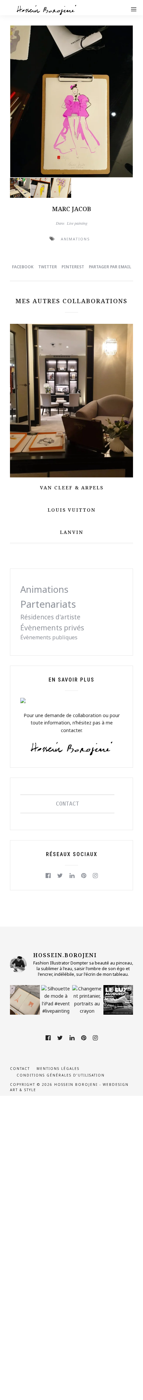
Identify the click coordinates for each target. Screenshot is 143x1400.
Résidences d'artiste (50, 617)
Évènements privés (52, 627)
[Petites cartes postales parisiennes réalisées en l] (25, 1000)
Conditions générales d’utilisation (61, 1075)
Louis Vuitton (72, 510)
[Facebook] (48, 876)
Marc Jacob (71, 209)
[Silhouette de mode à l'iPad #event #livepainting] (56, 1000)
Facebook (23, 267)
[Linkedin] (72, 876)
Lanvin (71, 532)
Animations (75, 238)
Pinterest (73, 267)
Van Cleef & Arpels (71, 487)
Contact (20, 1068)
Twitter (47, 267)
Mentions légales (58, 1068)
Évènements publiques (48, 637)
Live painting (77, 223)
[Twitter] (60, 876)
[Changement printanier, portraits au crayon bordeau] (87, 1000)
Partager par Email (110, 267)
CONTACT (67, 804)
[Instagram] (95, 876)
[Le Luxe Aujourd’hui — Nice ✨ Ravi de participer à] (118, 1000)
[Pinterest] (83, 876)
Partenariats (48, 604)
